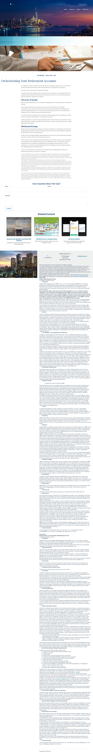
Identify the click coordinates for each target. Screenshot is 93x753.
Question (7, 195)
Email (49, 186)
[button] (71, 9)
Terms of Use (53, 569)
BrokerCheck (69, 265)
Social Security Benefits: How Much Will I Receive (19, 239)
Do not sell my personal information (80, 276)
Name (6, 186)
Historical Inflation (74, 239)
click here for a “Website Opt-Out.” (62, 679)
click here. (78, 672)
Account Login (82, 4)
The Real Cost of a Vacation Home (46, 239)
